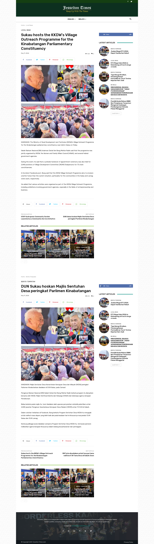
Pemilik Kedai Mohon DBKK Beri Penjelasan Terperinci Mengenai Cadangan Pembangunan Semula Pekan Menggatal (121, 105)
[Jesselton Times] (77, 10)
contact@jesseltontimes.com (81, 526)
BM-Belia (113, 84)
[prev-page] (22, 261)
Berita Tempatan (32, 251)
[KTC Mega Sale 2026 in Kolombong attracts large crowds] (58, 244)
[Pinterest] (80, 531)
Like (130, 34)
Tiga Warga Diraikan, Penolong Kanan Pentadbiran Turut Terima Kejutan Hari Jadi (82, 253)
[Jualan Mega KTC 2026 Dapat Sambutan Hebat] (33, 244)
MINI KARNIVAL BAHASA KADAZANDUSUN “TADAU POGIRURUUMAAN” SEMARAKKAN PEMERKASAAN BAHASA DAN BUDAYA (122, 91)
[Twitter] (131, 1)
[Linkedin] (74, 531)
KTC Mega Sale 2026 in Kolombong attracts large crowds (57, 254)
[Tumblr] (85, 531)
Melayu (82, 19)
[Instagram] (69, 531)
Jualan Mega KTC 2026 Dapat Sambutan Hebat (33, 255)
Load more (115, 113)
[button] (130, 19)
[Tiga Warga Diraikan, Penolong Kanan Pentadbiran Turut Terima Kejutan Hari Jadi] (82, 244)
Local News (29, 25)
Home (23, 25)
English (71, 19)
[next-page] (25, 261)
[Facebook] (127, 1)
